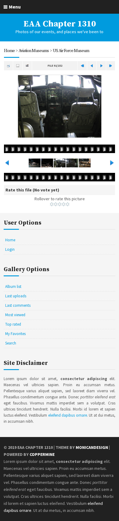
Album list (13, 286)
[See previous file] (91, 65)
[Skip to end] (110, 65)
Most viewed (15, 314)
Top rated (13, 324)
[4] (64, 204)
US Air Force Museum (71, 51)
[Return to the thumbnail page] (8, 65)
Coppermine (42, 454)
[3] (60, 204)
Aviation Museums (34, 51)
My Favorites (15, 333)
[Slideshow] (27, 65)
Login (10, 249)
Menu (15, 7)
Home (9, 51)
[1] (52, 204)
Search (10, 343)
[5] (68, 204)
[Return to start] (82, 65)
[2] (56, 204)
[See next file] (101, 65)
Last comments (18, 305)
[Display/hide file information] (17, 65)
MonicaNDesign (92, 447)
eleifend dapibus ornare (67, 415)
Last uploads (15, 296)
